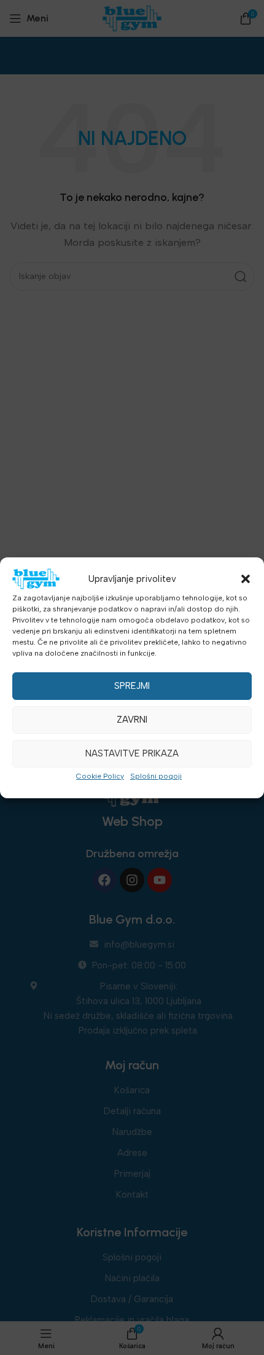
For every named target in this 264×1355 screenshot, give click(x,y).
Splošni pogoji (156, 776)
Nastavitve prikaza (132, 753)
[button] (245, 579)
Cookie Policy (100, 776)
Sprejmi (132, 685)
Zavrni (132, 719)
